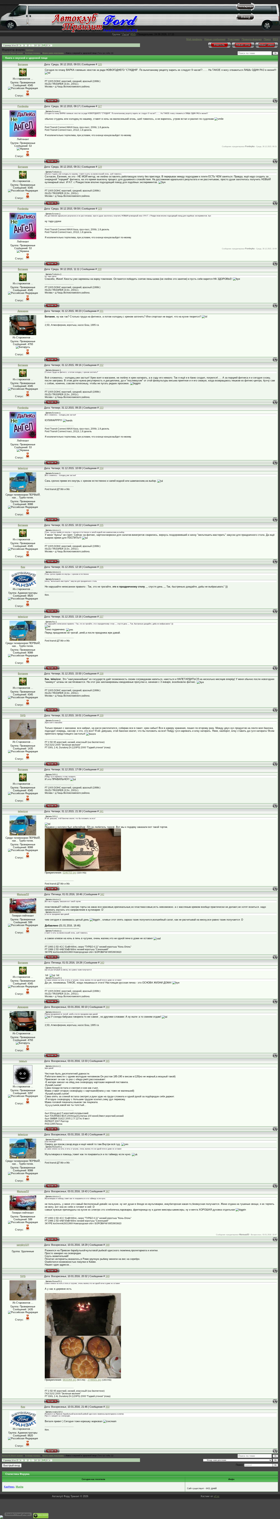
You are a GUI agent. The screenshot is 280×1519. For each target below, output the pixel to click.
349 (108, 1276)
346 (108, 1134)
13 (39, 45)
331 (101, 311)
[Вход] (245, 20)
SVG (23, 715)
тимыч (23, 1061)
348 (108, 1244)
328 (100, 166)
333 (101, 407)
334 (101, 468)
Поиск (267, 39)
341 (101, 811)
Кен (23, 567)
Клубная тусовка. (32, 53)
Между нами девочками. (53, 53)
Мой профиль (194, 39)
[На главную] (95, 31)
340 (101, 769)
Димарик (23, 311)
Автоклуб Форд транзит (12, 53)
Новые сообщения (214, 39)
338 (101, 673)
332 (101, 365)
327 (100, 106)
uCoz (216, 1496)
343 (102, 962)
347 (108, 1191)
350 (108, 1406)
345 (108, 1061)
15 (47, 45)
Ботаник (23, 64)
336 (101, 567)
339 (101, 715)
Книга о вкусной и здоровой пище (81, 53)
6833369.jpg (69, 1379)
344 (108, 1007)
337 (101, 616)
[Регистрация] (245, 9)
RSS (133, 34)
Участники (233, 39)
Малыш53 (23, 894)
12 (36, 45)
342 (102, 894)
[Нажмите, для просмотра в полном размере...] (83, 870)
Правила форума (252, 39)
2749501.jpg (94, 1379)
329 (100, 208)
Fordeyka (23, 106)
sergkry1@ (23, 1244)
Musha (19, 1486)
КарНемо (29, 50)
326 (100, 64)
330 (100, 269)
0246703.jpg (69, 872)
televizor (23, 468)
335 (101, 525)
